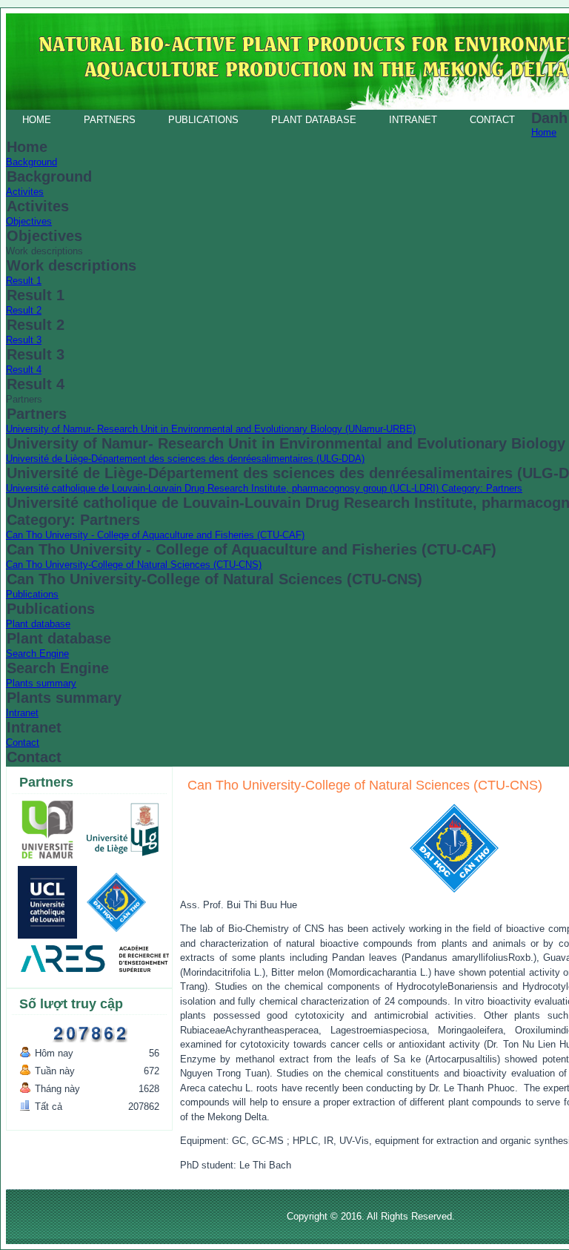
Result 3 (23, 339)
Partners (110, 119)
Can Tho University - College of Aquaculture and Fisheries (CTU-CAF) (155, 534)
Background (31, 162)
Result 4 (23, 369)
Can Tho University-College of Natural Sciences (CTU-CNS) (134, 564)
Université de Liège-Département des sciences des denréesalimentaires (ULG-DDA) (185, 458)
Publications (203, 119)
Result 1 (23, 280)
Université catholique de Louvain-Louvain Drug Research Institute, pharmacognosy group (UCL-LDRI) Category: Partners (264, 488)
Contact (492, 119)
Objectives (29, 221)
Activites (25, 191)
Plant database (313, 119)
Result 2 (23, 310)
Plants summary (41, 683)
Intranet (413, 119)
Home (36, 119)
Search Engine (37, 653)
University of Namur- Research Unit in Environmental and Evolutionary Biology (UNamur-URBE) (211, 428)
